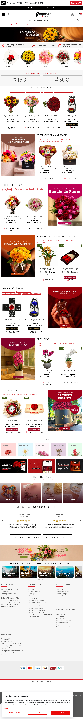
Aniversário (48, 178)
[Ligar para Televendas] (9, 15)
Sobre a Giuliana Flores (9, 589)
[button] (38, 40)
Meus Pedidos (33, 596)
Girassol (28, 66)
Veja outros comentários (25, 538)
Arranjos (45, 66)
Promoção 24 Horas (44, 240)
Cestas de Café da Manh (10, 653)
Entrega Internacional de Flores (13, 651)
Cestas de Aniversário (45, 139)
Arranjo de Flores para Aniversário (49, 141)
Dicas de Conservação (36, 610)
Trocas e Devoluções (36, 600)
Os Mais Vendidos (41, 88)
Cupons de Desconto (64, 625)
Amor (73, 127)
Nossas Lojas (5, 596)
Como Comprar (34, 592)
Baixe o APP (76, 3)
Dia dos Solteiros (62, 592)
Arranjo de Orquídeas (48, 383)
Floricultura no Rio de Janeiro (63, 574)
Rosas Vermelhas (8, 191)
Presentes (69, 240)
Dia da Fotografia (62, 594)
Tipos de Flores (58, 240)
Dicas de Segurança (36, 608)
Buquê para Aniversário (62, 139)
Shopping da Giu (62, 616)
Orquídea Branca (43, 343)
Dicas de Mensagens (36, 612)
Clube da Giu (61, 614)
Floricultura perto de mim (11, 643)
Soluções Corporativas (9, 604)
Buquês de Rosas (63, 66)
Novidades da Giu (11, 390)
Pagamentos (33, 598)
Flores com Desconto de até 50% (55, 236)
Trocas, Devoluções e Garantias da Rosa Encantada (40, 603)
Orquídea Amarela (57, 343)
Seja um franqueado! (9, 606)
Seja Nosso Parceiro (63, 621)
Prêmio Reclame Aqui (9, 600)
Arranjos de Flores (33, 92)
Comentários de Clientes (65, 627)
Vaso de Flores (33, 127)
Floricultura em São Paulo (9, 574)
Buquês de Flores (11, 185)
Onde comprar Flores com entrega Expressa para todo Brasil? (11, 647)
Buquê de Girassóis (36, 189)
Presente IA (5, 639)
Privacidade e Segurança (37, 606)
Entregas (31, 594)
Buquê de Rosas (7, 655)
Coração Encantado (23, 292)
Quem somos (6, 592)
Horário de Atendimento (10, 602)
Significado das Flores (9, 641)
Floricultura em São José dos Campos (27, 573)
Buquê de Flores (47, 92)
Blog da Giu (60, 618)
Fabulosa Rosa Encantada (11, 294)
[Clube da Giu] (41, 560)
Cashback (72, 15)
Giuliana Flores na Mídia (10, 598)
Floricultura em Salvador (46, 574)
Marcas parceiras (62, 623)
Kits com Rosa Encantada (31, 294)
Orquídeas (49, 280)
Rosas (4, 189)
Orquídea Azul (70, 343)
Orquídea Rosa (42, 345)
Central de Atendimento (37, 589)
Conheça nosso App (8, 594)
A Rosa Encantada (8, 292)
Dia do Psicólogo (62, 596)
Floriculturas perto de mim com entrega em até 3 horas (41, 564)
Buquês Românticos (13, 432)
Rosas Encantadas (11, 66)
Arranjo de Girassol (12, 128)
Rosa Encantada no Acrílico (13, 332)
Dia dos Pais (60, 589)
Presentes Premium (36, 432)
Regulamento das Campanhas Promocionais (40, 615)
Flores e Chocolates (17, 92)
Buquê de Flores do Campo (17, 189)
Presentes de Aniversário (63, 92)
